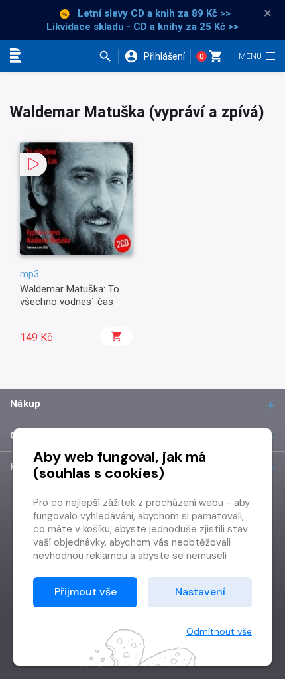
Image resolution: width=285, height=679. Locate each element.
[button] (108, 56)
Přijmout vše (85, 592)
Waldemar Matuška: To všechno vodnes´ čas (69, 295)
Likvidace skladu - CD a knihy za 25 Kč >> (142, 26)
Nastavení (200, 592)
